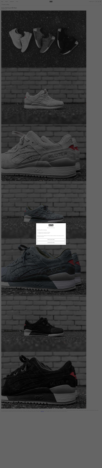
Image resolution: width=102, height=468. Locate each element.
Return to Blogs (5, 4)
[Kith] (51, 1)
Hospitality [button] (92, 1)
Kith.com (42, 411)
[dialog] (51, 234)
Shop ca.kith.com (51, 239)
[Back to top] (100, 4)
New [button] (2, 1)
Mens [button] (6, 1)
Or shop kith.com (51, 242)
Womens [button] (12, 1)
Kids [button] (17, 1)
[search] (98, 1)
